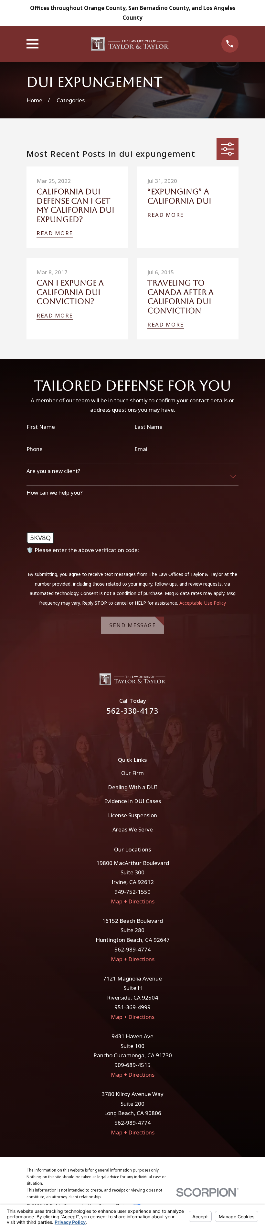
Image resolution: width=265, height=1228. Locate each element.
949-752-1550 (132, 891)
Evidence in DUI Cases (132, 801)
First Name (40, 427)
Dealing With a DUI (132, 787)
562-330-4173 (132, 711)
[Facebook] (124, 732)
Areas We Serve (132, 829)
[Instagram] (141, 732)
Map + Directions (132, 901)
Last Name (148, 427)
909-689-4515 (132, 1065)
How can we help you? (54, 492)
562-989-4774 (132, 949)
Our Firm (132, 773)
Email (141, 449)
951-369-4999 (132, 1007)
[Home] (130, 43)
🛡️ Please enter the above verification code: (82, 550)
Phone (34, 449)
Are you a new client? (53, 471)
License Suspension (132, 815)
